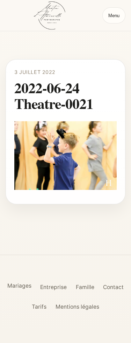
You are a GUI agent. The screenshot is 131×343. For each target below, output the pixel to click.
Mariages (19, 285)
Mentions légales (77, 306)
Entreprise (53, 287)
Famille (85, 287)
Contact (113, 287)
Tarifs (39, 306)
